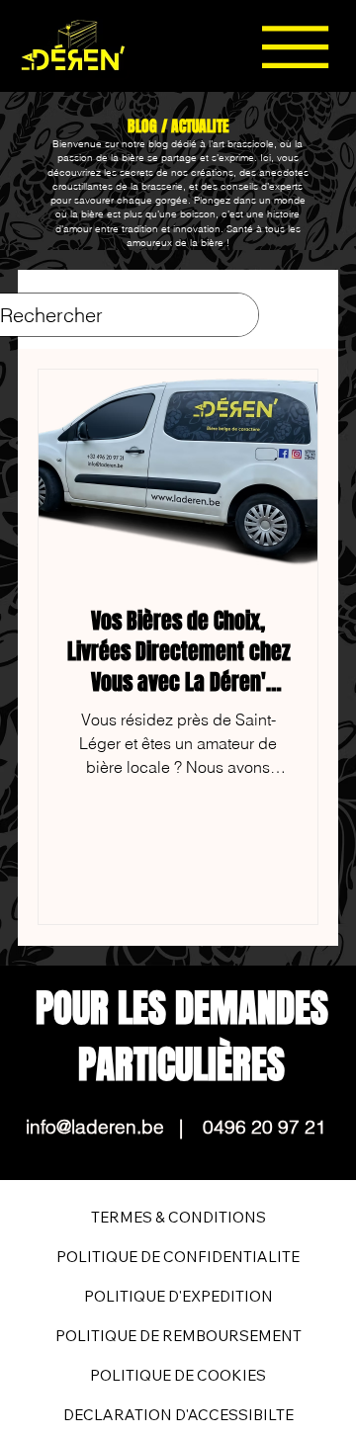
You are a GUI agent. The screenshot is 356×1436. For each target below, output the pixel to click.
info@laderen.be (95, 1127)
